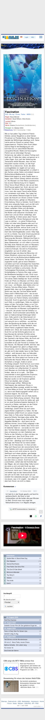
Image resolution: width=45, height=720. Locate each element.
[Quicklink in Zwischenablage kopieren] (41, 512)
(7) (40, 575)
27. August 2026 (10, 636)
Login (26, 37)
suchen (9, 606)
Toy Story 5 (10, 575)
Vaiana (9, 578)
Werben (20, 703)
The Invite (10, 580)
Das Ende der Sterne (11, 650)
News (15, 703)
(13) (39, 572)
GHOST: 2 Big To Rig (11, 634)
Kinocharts (10, 555)
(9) (40, 578)
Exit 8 (8, 583)
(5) (40, 580)
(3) (40, 620)
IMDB (28, 114)
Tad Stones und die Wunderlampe (15, 639)
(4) (40, 566)
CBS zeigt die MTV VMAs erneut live (19, 660)
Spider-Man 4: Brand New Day (17, 558)
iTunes (17, 114)
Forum (9, 703)
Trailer (23, 114)
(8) (40, 639)
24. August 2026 (12, 617)
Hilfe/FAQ (27, 703)
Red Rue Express (10, 620)
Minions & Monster (13, 572)
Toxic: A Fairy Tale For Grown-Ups (15, 631)
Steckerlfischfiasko (13, 564)
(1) (40, 634)
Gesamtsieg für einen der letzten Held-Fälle (22, 678)
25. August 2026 (10, 623)
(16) (39, 561)
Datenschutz (12, 701)
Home (42, 701)
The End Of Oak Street (14, 569)
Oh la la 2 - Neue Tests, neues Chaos (17, 642)
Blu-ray (11, 114)
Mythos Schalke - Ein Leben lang (15, 645)
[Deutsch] (21, 37)
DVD (6, 114)
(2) (40, 631)
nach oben (37, 706)
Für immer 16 (8, 648)
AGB (19, 701)
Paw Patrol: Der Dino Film (15, 566)
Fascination (12, 112)
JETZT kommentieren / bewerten (23, 509)
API (33, 703)
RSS (36, 703)
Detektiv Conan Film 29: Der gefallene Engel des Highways (24, 625)
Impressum (35, 701)
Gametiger (13, 491)
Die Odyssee (11, 561)
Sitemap (4, 701)
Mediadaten (26, 701)
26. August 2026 (10, 628)
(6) (40, 558)
